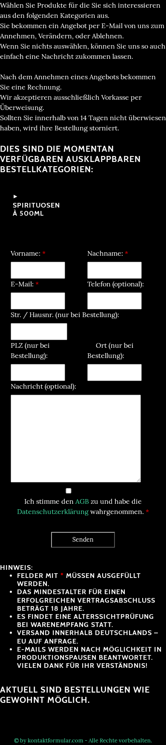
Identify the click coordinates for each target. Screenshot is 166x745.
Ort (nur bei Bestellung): (110, 350)
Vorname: (28, 253)
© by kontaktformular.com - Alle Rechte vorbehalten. (83, 740)
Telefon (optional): (115, 284)
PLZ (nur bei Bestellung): (30, 350)
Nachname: (107, 253)
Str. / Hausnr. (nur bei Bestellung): (65, 314)
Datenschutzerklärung (53, 511)
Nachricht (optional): (43, 386)
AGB (82, 501)
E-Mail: (25, 284)
